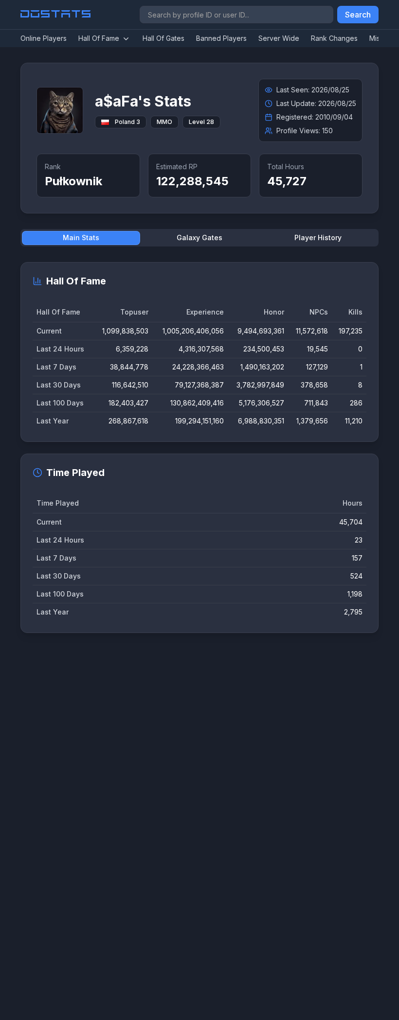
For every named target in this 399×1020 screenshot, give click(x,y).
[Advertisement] (199, 752)
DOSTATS (56, 14)
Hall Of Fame (98, 38)
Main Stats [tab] (81, 237)
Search (358, 14)
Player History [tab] (318, 237)
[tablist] (199, 237)
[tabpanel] (199, 447)
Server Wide (278, 38)
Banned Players (221, 38)
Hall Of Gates (163, 38)
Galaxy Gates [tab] (199, 237)
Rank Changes (334, 38)
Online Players (43, 38)
